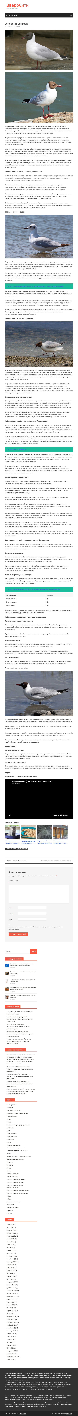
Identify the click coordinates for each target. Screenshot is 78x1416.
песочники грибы (12, 1402)
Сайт (10, 920)
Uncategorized (22, 848)
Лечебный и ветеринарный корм (18, 1148)
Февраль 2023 (11, 1316)
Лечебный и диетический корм (17, 1151)
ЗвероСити (18, 5)
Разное (9, 1171)
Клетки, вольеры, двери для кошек (18, 1125)
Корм (8, 1131)
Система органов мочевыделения (18, 1190)
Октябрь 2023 (11, 1293)
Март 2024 (10, 1279)
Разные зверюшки (13, 1174)
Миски (9, 1154)
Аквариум (10, 1107)
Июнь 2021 (10, 1359)
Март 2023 (10, 1314)
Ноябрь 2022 (11, 1325)
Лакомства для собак (14, 1145)
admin (18, 26)
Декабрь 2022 (11, 1322)
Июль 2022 (10, 1336)
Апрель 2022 (11, 1345)
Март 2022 (10, 1348)
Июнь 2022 (10, 1339)
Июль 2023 (10, 1302)
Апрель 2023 (11, 1311)
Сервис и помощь (12, 1176)
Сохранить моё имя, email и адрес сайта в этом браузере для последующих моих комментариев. (36, 928)
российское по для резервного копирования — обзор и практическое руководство (19, 1019)
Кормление (10, 1139)
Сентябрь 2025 (11, 1236)
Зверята (9, 1122)
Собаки (9, 1199)
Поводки (10, 1165)
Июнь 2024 (10, 1270)
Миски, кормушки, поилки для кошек (19, 1156)
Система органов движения (16, 1179)
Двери (9, 1119)
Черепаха (10, 1210)
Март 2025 (10, 1253)
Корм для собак (12, 1136)
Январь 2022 (11, 1354)
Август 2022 (10, 1334)
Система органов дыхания (15, 1182)
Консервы (10, 1128)
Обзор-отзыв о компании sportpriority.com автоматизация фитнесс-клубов (18, 1026)
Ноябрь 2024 (11, 1256)
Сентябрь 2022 (11, 1331)
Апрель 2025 (11, 1250)
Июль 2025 (10, 1242)
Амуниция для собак (13, 1110)
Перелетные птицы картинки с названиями (56, 861)
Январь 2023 (11, 1319)
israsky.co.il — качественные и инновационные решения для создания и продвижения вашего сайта (21, 1091)
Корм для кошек (12, 1133)
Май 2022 (10, 1342)
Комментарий (13, 882)
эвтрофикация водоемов (14, 1373)
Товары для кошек (13, 1207)
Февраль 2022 (11, 1351)
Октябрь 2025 (11, 1233)
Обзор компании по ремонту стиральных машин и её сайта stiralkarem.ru (20, 1069)
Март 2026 (10, 1227)
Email (11, 914)
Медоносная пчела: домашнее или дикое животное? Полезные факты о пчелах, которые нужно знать (20, 1061)
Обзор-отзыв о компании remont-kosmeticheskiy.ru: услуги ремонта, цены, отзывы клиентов (20, 1034)
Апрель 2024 (11, 1276)
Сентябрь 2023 (11, 1296)
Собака (9, 1196)
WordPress (69, 1413)
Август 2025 (10, 1239)
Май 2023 (10, 1308)
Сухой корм (10, 1205)
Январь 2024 (11, 1285)
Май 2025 (10, 1247)
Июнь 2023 (10, 1305)
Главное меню (12, 15)
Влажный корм (12, 1116)
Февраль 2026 (11, 1230)
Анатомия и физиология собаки (17, 1113)
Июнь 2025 (10, 1245)
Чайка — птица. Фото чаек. (16, 861)
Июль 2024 (10, 1267)
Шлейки (9, 1213)
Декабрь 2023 (11, 1288)
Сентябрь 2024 (11, 1262)
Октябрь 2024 (11, 1259)
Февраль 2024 (11, 1282)
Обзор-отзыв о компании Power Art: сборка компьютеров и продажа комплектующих (19, 1041)
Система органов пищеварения (17, 1193)
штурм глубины (11, 1382)
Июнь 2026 (10, 1224)
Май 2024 (10, 1273)
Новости (10, 1162)
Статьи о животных (13, 1202)
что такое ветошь (12, 1395)
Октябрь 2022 (11, 1328)
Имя (10, 908)
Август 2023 (10, 1299)
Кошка (9, 1142)
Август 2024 (10, 1265)
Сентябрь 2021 (11, 1357)
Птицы (9, 1168)
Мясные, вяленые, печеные (16, 1159)
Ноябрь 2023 (11, 1290)
